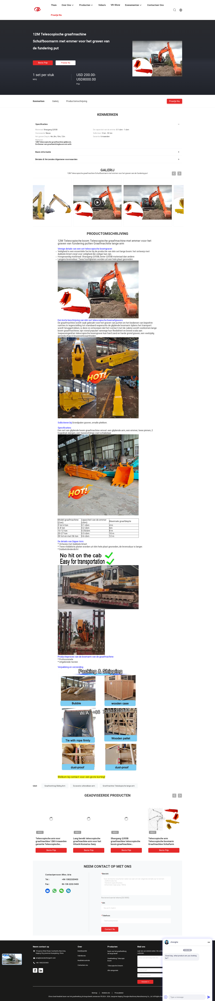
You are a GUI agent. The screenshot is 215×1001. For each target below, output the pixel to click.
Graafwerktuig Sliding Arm (55, 786)
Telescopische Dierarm (115, 966)
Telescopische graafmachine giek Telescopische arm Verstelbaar (50, 841)
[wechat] (61, 891)
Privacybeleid (119, 993)
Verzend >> (145, 982)
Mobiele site (106, 993)
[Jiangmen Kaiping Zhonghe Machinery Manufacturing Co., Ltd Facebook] (35, 970)
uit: (103, 903)
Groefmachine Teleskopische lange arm (119, 786)
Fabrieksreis (82, 956)
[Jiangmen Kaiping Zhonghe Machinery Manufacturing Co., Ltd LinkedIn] (41, 970)
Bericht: (105, 874)
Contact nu (110, 929)
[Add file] (165, 997)
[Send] (209, 997)
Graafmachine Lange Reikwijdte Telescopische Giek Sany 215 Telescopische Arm (88, 841)
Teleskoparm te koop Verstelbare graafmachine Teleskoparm (124, 841)
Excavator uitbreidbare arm (84, 786)
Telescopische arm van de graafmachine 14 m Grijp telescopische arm (161, 841)
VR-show (115, 5)
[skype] (68, 891)
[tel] (75, 891)
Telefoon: (106, 916)
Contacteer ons (83, 965)
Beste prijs (43, 63)
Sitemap (94, 993)
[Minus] (208, 942)
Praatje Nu (65, 63)
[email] (47, 891)
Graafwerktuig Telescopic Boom (116, 960)
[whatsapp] (54, 891)
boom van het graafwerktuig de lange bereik (117, 952)
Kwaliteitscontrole (84, 960)
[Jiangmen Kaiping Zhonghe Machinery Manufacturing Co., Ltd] (40, 9)
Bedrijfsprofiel (82, 951)
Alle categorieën (113, 970)
